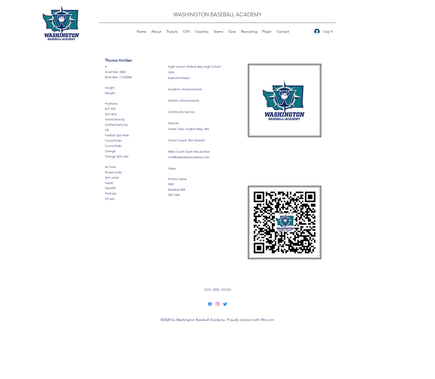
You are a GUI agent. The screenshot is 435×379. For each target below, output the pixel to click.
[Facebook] (209, 304)
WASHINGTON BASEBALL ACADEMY (217, 14)
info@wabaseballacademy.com (188, 157)
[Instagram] (217, 304)
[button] (218, 31)
